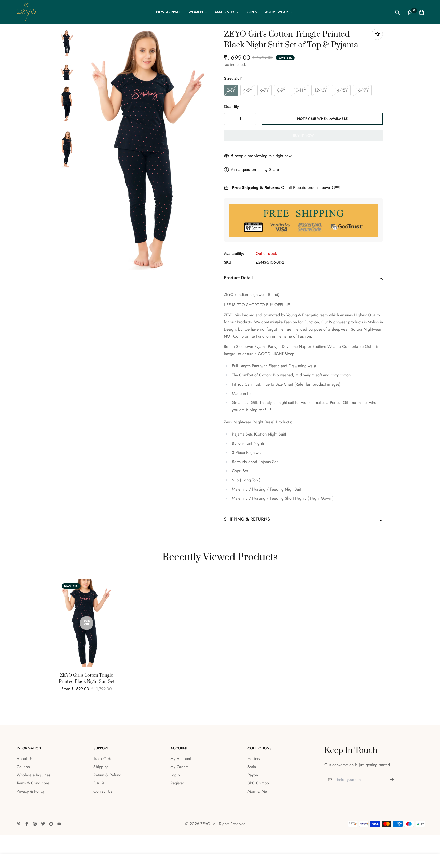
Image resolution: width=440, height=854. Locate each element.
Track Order (103, 759)
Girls (252, 12)
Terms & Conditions (33, 783)
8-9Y (281, 90)
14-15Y (341, 90)
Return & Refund (107, 775)
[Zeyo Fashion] (26, 12)
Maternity (225, 12)
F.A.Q (98, 783)
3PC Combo (258, 783)
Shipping (101, 767)
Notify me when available (322, 118)
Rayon (253, 775)
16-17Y (362, 90)
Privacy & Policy (31, 791)
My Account (180, 759)
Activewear (276, 12)
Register (177, 783)
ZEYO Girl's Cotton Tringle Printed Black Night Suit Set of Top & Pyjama (87, 679)
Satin (252, 767)
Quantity (231, 107)
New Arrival (168, 12)
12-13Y (320, 90)
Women (195, 12)
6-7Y (264, 90)
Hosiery (254, 759)
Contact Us (102, 791)
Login (175, 775)
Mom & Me (257, 791)
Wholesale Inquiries (33, 775)
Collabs (23, 767)
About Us (24, 759)
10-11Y (300, 90)
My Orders (179, 767)
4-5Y (247, 90)
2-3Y (231, 90)
